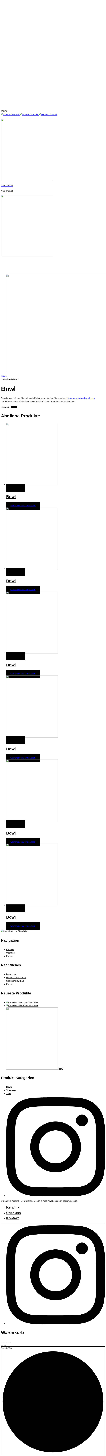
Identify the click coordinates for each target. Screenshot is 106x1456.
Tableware (11, 1090)
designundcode (70, 1201)
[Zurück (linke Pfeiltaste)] (2, 1345)
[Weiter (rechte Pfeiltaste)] (5, 1345)
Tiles (8, 1093)
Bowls (10, 379)
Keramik (10, 949)
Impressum (11, 974)
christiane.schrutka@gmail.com (80, 398)
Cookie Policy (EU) (15, 981)
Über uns (10, 953)
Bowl (11, 496)
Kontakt (9, 956)
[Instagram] (55, 1196)
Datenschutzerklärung (16, 977)
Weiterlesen (23, 506)
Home (4, 379)
